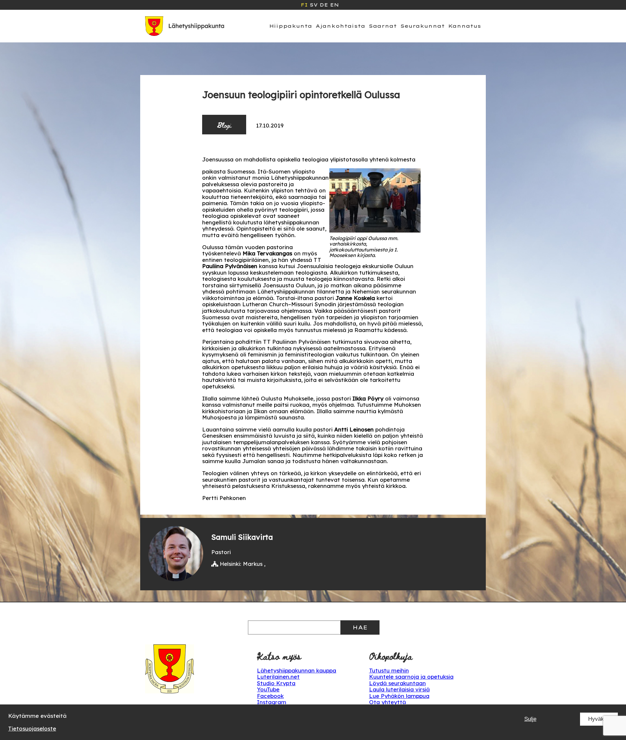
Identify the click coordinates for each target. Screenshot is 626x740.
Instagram (271, 702)
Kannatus (464, 26)
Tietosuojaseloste (32, 728)
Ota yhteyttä (387, 702)
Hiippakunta (290, 26)
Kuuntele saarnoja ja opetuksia (411, 676)
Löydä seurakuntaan (397, 683)
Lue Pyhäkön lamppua (399, 695)
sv (314, 5)
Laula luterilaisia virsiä (399, 689)
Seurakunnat (422, 26)
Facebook (270, 695)
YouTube (268, 689)
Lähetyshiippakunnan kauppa (296, 670)
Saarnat (383, 26)
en (334, 5)
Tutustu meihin (389, 670)
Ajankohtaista (340, 26)
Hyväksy (599, 719)
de (324, 5)
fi (304, 5)
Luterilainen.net (278, 676)
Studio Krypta (276, 683)
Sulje (530, 719)
